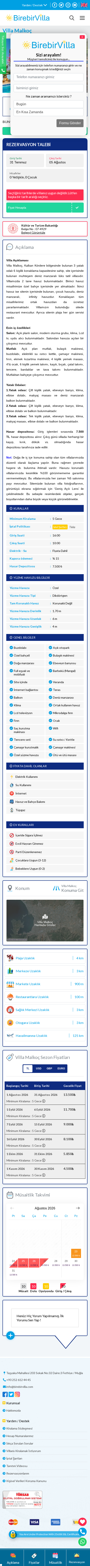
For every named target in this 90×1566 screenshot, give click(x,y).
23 (76, 1251)
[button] (34, 5)
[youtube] (74, 5)
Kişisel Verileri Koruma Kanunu (26, 1481)
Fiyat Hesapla (17, 207)
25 (23, 1261)
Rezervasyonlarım (17, 1473)
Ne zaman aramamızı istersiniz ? (49, 96)
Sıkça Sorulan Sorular (19, 1443)
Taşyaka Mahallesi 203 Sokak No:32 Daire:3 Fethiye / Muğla (44, 1373)
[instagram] (68, 5)
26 (34, 1261)
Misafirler (15, 173)
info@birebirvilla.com (19, 1386)
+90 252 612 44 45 (18, 1380)
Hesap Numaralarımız (19, 1436)
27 (45, 1261)
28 (55, 1261)
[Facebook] (54, 5)
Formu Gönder (70, 123)
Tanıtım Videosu (16, 1466)
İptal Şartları (14, 1458)
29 (66, 1261)
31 (13, 1270)
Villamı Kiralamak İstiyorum (23, 1451)
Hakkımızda (13, 1410)
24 (13, 1261)
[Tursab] (45, 1500)
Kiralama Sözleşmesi (19, 1428)
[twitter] (61, 5)
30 (76, 1261)
